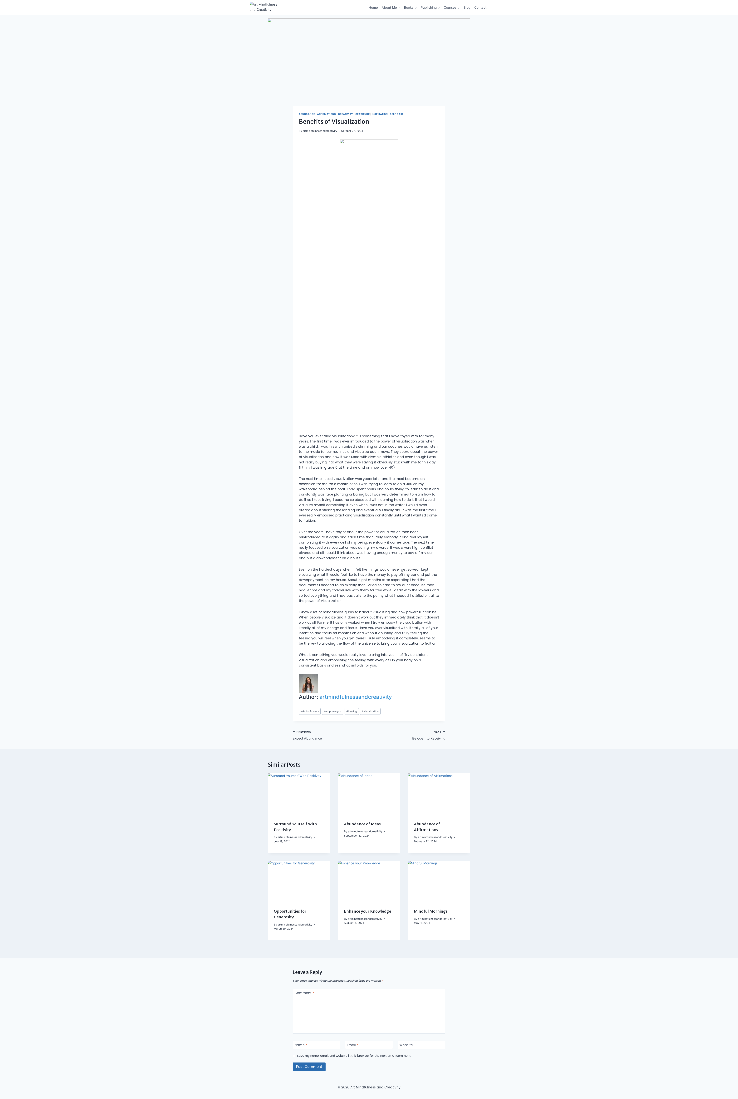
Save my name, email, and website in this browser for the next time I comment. (354, 1056)
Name (300, 1045)
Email (352, 1045)
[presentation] (299, 794)
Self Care (396, 114)
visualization (370, 711)
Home (373, 7)
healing (351, 711)
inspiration (380, 114)
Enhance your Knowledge (367, 911)
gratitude (362, 114)
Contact (480, 7)
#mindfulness (310, 711)
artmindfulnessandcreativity (320, 130)
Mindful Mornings (430, 911)
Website (406, 1045)
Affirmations (326, 114)
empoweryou (333, 711)
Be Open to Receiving (428, 735)
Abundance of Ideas (362, 824)
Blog (467, 7)
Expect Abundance (307, 735)
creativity (345, 114)
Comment (304, 993)
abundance (307, 114)
